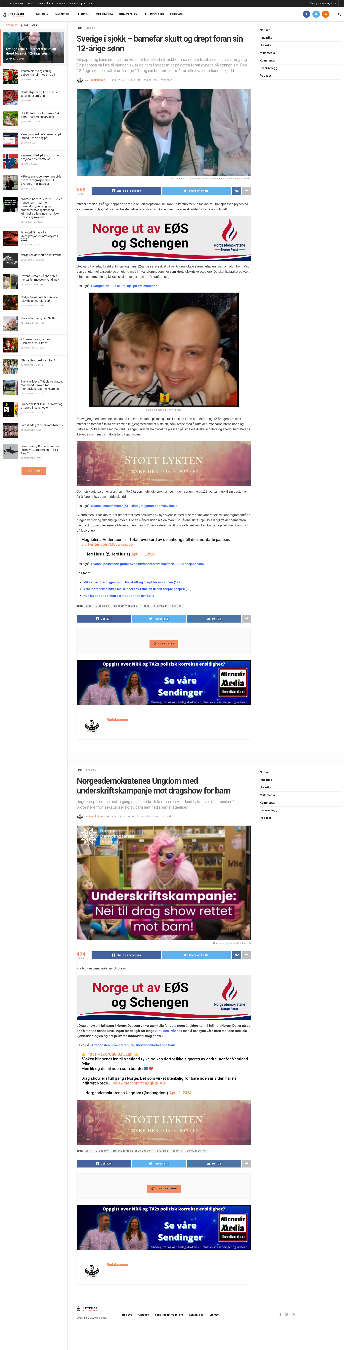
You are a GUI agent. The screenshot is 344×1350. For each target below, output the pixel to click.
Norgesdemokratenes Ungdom (132, 1150)
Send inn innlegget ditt (169, 1314)
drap (88, 605)
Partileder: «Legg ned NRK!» (38, 318)
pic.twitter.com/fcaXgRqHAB (139, 1083)
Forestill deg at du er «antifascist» (42, 425)
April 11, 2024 (143, 554)
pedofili (177, 1150)
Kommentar (58, 3)
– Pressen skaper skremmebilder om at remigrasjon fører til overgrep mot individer (42, 180)
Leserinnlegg (74, 3)
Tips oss (127, 1314)
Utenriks (30, 3)
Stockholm (161, 605)
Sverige (177, 605)
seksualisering (196, 1150)
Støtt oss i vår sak (168, 1031)
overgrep (162, 1150)
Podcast (88, 3)
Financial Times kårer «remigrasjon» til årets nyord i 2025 (39, 236)
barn (88, 1150)
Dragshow (102, 1150)
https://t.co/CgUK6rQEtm (109, 1054)
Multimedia (43, 3)
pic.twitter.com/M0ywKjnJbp (107, 544)
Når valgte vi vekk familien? (38, 360)
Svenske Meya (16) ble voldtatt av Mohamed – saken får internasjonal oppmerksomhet (42, 385)
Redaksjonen (97, 79)
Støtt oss (143, 1314)
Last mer (33, 471)
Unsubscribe (166, 1188)
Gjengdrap (102, 605)
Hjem (79, 27)
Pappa (146, 605)
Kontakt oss (196, 1314)
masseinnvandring (125, 605)
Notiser (7, 3)
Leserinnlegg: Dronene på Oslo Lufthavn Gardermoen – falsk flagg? (40, 450)
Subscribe (166, 643)
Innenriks (18, 3)
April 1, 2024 (180, 1092)
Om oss (214, 1314)
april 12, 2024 (119, 79)
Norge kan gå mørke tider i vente (41, 255)
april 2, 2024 (118, 816)
